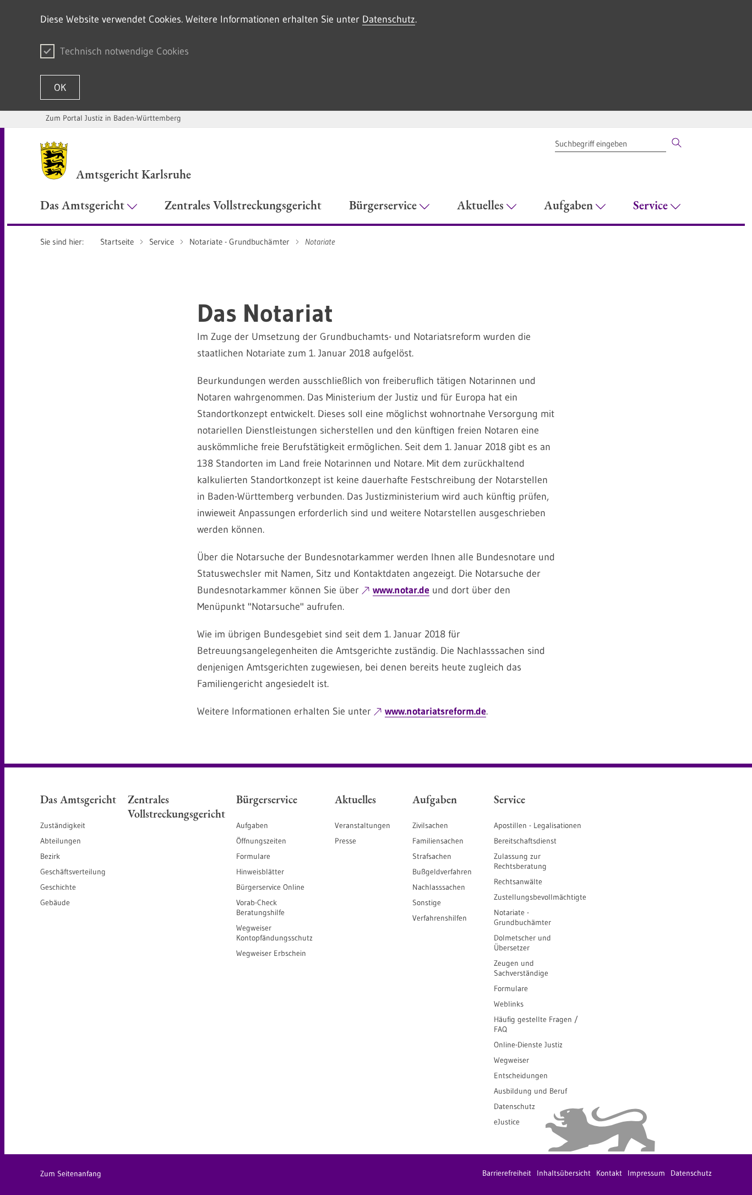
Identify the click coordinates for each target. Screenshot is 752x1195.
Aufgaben (252, 825)
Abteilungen (60, 841)
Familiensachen (438, 841)
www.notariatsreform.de (435, 711)
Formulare (253, 856)
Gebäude (55, 902)
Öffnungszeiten (261, 841)
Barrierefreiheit (506, 1173)
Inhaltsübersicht (564, 1173)
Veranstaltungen (362, 825)
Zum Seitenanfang (70, 1173)
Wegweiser (511, 1060)
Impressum (646, 1173)
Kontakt (609, 1173)
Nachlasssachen (438, 887)
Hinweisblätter (260, 872)
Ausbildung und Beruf (530, 1091)
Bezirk (50, 856)
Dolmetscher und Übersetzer (522, 943)
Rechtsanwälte (518, 881)
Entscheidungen (521, 1075)
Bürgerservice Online (270, 887)
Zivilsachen (430, 825)
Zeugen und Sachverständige (521, 968)
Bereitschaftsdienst (525, 841)
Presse (345, 841)
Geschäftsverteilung (73, 872)
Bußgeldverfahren (442, 872)
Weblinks (509, 1004)
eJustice (507, 1122)
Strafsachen (431, 856)
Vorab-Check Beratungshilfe (260, 907)
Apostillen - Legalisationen (537, 825)
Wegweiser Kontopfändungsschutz (274, 933)
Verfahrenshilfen (439, 918)
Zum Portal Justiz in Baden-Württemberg (113, 118)
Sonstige (426, 902)
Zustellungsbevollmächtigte (540, 897)
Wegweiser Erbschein (271, 953)
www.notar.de (401, 590)
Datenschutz (388, 19)
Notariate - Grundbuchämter (522, 917)
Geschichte (58, 887)
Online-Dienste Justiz (528, 1045)
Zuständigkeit (62, 825)
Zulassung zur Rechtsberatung (520, 861)
